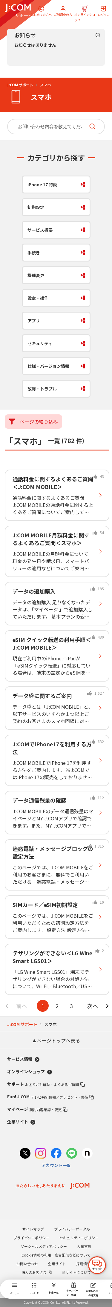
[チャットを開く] (97, 1265)
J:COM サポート (20, 84)
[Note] (87, 1154)
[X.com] (25, 1154)
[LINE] (71, 1154)
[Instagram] (40, 1154)
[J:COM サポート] (18, 10)
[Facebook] (56, 1154)
